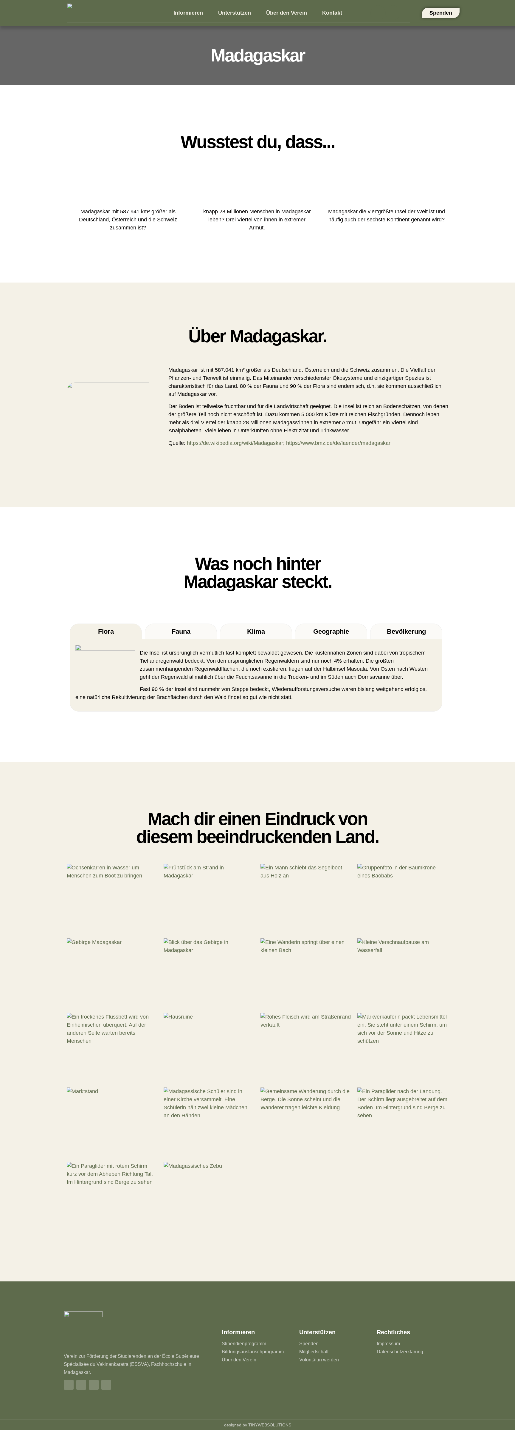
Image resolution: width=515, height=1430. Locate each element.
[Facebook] (363, 12)
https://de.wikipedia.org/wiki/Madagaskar (235, 443)
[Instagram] (377, 12)
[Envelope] (106, 1385)
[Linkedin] (392, 12)
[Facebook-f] (69, 1385)
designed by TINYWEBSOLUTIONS (257, 1425)
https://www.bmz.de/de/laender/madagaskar (338, 443)
